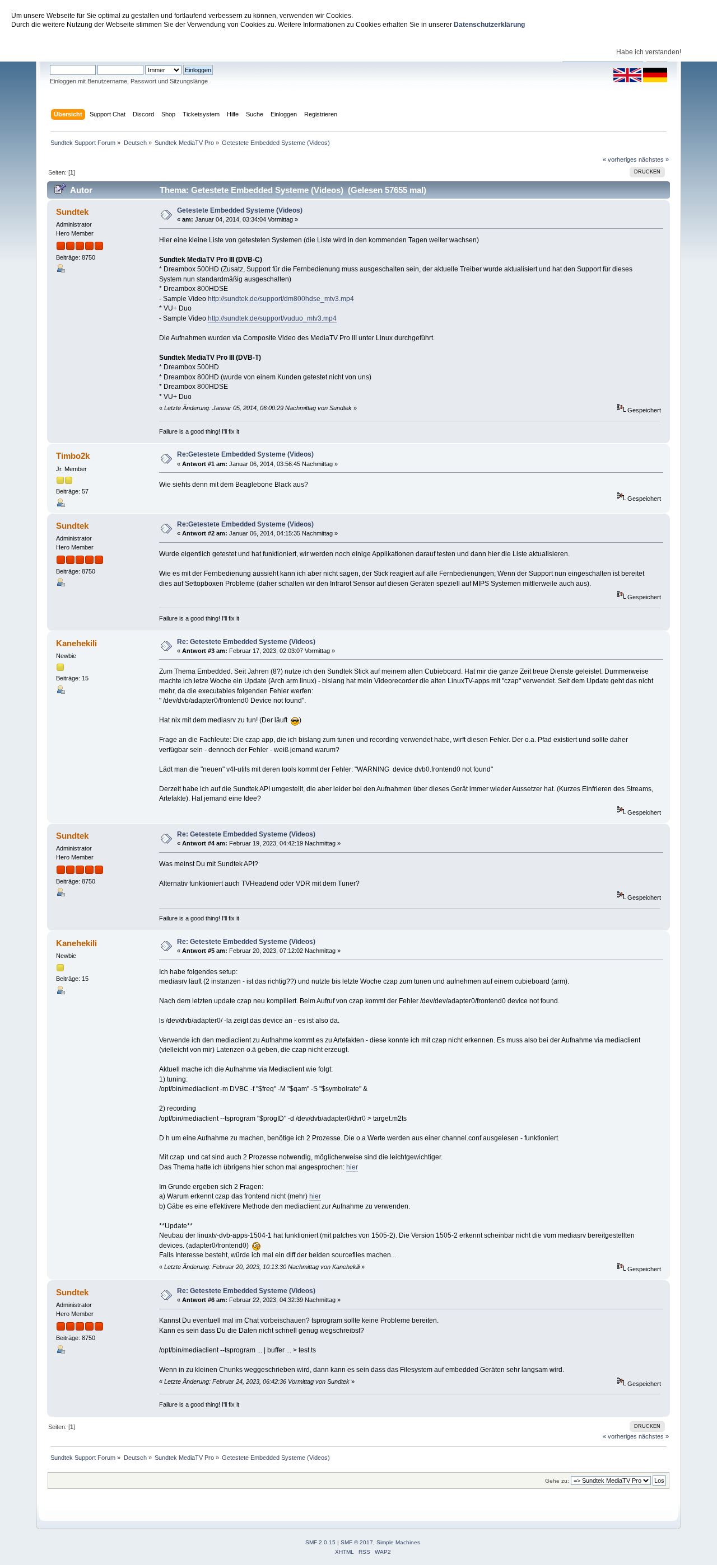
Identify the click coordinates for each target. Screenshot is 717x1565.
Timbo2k (73, 455)
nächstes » (654, 159)
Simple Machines (398, 1542)
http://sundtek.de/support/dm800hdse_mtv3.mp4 (281, 299)
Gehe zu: (557, 1481)
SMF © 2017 (357, 1542)
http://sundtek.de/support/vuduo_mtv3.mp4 (272, 318)
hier (352, 1167)
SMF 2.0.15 (320, 1542)
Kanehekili (76, 643)
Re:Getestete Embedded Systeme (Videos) (245, 454)
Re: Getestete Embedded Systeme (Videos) (246, 642)
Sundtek (72, 212)
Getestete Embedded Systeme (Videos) (239, 210)
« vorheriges (620, 159)
